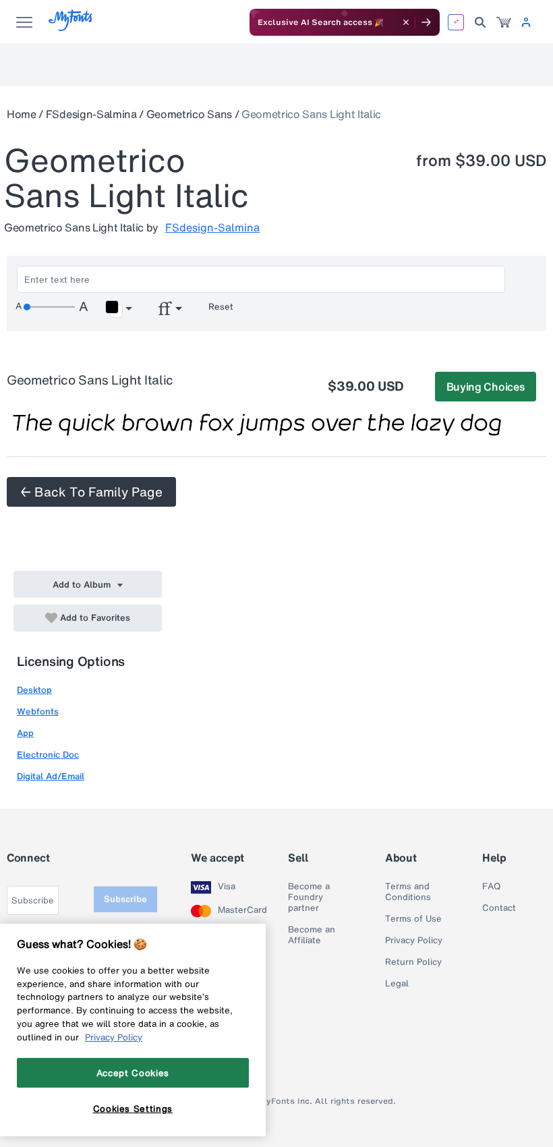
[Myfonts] (71, 27)
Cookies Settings (133, 1108)
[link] (503, 22)
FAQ (491, 886)
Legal (397, 983)
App (25, 733)
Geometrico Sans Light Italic (311, 114)
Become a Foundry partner (309, 897)
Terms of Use (413, 919)
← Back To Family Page (91, 491)
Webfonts (38, 711)
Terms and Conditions (408, 892)
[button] (118, 309)
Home (21, 114)
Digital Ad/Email (50, 776)
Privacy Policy (413, 940)
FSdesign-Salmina (91, 114)
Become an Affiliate (311, 935)
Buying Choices (485, 387)
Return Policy (413, 962)
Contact (499, 908)
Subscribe (125, 899)
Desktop (34, 689)
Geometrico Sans (189, 114)
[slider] (49, 307)
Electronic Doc (48, 754)
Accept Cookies (132, 1073)
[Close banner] (406, 22)
